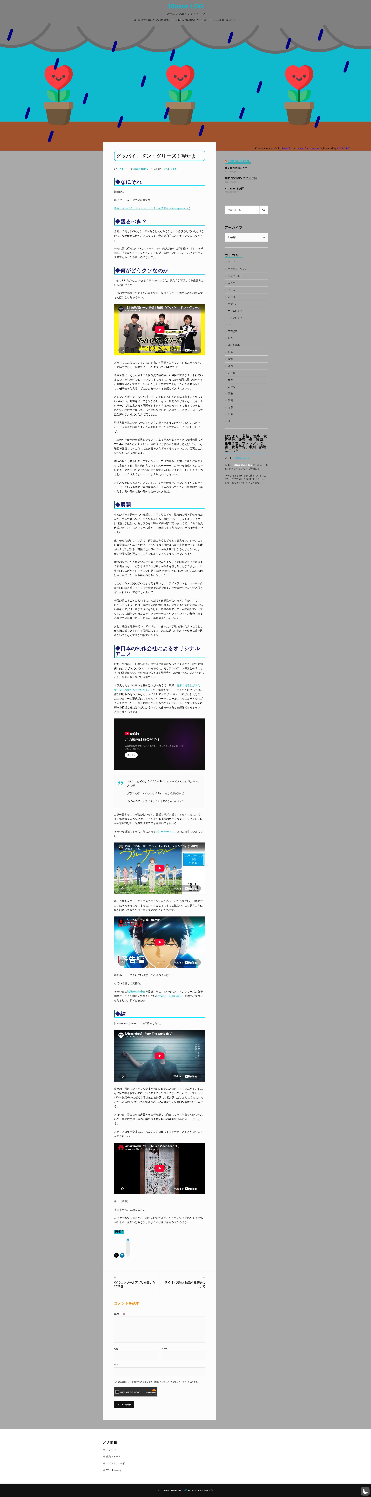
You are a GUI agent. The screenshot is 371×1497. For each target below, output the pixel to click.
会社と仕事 (234, 345)
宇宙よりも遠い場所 (170, 996)
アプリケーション (237, 269)
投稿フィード (113, 1456)
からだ (231, 283)
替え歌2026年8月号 (236, 168)
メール (165, 1348)
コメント (119, 1314)
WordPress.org (113, 1470)
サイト (117, 1365)
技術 (230, 358)
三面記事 (232, 331)
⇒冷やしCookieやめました (226, 20)
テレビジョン (235, 310)
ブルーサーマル (165, 831)
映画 (175, 169)
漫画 (230, 400)
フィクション (235, 317)
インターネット (236, 276)
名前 (116, 1348)
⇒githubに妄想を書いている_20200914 (150, 20)
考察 (230, 407)
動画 (230, 352)
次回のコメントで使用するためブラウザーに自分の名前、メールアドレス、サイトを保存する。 (158, 1382)
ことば (231, 296)
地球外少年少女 (136, 991)
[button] (365, 1491)
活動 (230, 393)
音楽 (230, 414)
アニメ (168, 169)
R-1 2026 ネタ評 (234, 188)
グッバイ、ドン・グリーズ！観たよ (156, 156)
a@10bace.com (241, 457)
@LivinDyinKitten (243, 464)
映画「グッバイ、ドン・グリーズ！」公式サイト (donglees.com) (152, 208)
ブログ (231, 324)
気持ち (231, 386)
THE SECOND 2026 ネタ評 (241, 178)
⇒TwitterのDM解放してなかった (191, 20)
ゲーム (231, 289)
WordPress (177, 1490)
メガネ (121, 169)
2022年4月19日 (141, 169)
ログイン (111, 1449)
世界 (230, 338)
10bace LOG (185, 6)
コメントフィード (115, 1463)
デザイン (232, 303)
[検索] (263, 210)
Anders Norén (205, 1490)
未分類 (231, 372)
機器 (230, 379)
